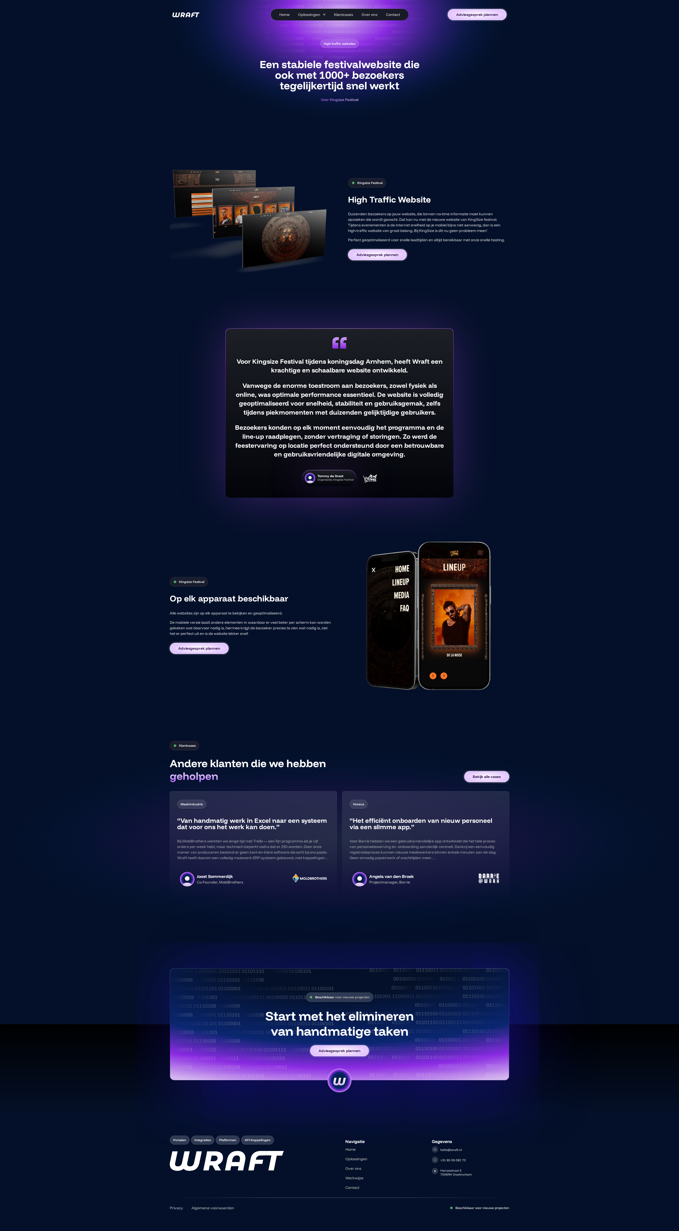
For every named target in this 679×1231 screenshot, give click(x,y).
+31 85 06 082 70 (453, 1160)
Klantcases (343, 14)
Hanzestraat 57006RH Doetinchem (456, 1172)
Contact (393, 14)
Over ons (369, 14)
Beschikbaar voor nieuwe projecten (482, 1208)
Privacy (176, 1208)
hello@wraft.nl (451, 1150)
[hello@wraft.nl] (435, 1149)
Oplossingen (309, 14)
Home (284, 14)
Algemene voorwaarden (212, 1208)
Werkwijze (354, 1178)
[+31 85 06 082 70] (435, 1160)
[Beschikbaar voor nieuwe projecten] (451, 1208)
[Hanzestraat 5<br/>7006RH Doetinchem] (435, 1171)
